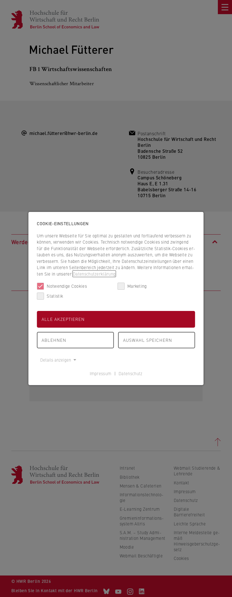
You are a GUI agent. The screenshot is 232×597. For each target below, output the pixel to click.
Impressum (100, 373)
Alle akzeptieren (63, 319)
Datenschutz (130, 373)
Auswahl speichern (147, 340)
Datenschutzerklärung (94, 274)
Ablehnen (54, 340)
